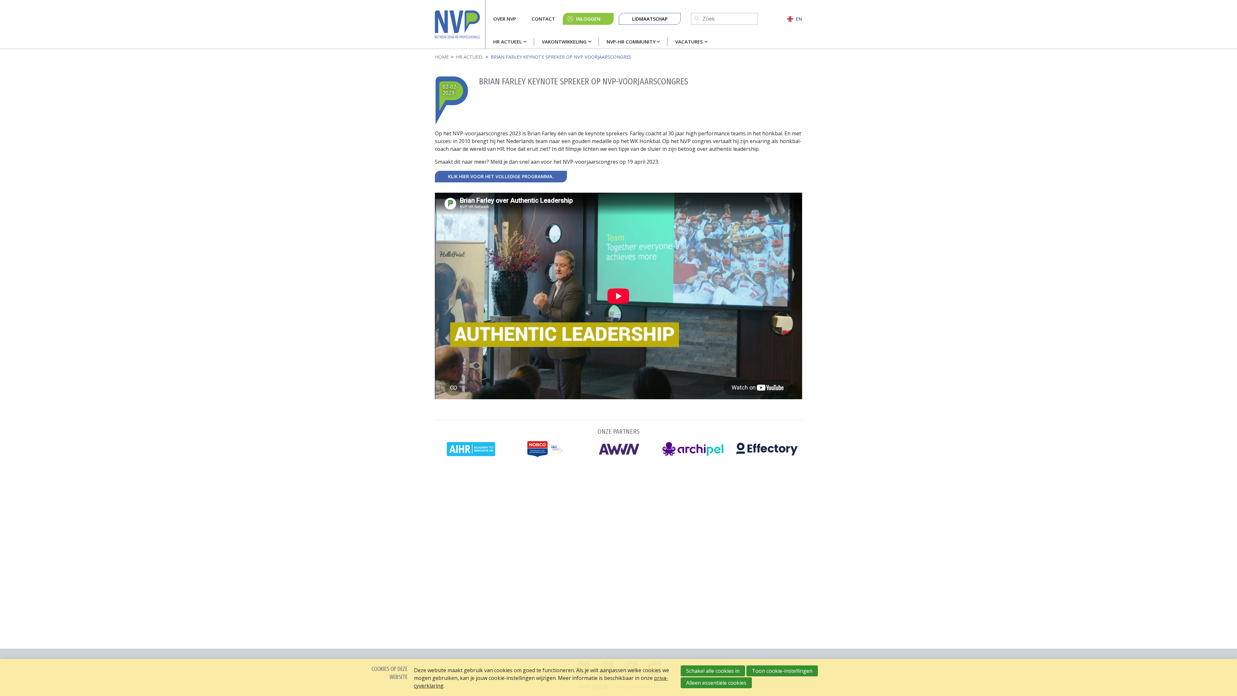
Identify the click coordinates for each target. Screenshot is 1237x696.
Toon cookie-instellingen (782, 670)
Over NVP (504, 18)
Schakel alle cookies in (713, 670)
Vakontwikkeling (564, 41)
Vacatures (689, 41)
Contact (543, 18)
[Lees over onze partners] (618, 441)
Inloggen (588, 19)
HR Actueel (507, 41)
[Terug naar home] (460, 24)
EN (799, 19)
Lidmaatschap (649, 19)
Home (442, 57)
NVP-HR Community (631, 41)
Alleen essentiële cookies (716, 682)
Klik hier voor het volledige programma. (501, 176)
